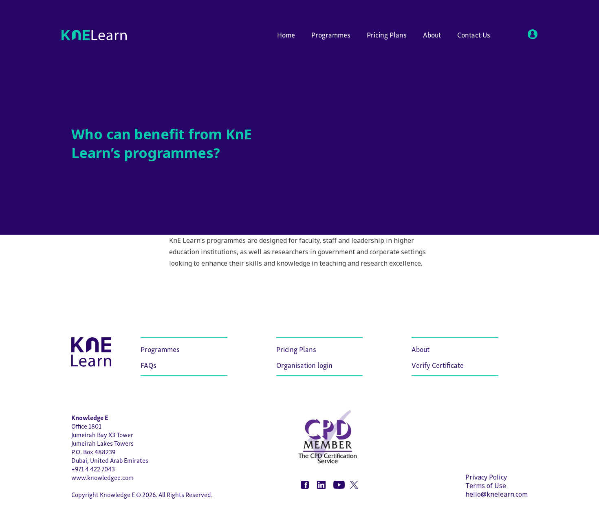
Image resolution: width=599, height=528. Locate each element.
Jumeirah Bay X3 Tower (102, 434)
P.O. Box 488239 (93, 451)
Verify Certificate (438, 364)
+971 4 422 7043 (93, 468)
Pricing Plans (387, 34)
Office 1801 (86, 425)
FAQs (148, 364)
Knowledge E (89, 417)
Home (286, 34)
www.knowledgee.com (102, 477)
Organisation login (304, 364)
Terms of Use (485, 485)
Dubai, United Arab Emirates (109, 460)
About (432, 34)
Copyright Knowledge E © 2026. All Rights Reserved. (142, 494)
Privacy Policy (486, 477)
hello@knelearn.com (496, 494)
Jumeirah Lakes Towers (102, 443)
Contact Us (473, 34)
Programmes (330, 34)
